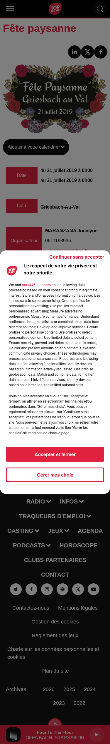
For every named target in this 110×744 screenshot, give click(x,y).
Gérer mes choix (55, 474)
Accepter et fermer (55, 454)
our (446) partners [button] (36, 284)
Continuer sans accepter (76, 256)
